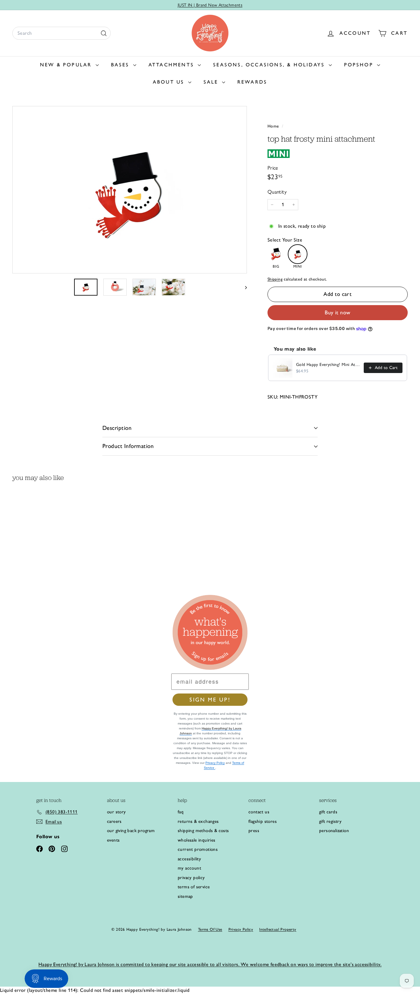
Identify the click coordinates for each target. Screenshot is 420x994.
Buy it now (338, 312)
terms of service (194, 887)
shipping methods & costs (203, 830)
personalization (334, 830)
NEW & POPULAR (67, 65)
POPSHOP (360, 65)
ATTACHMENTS (172, 65)
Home (273, 126)
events (113, 840)
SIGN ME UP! (210, 699)
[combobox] (61, 33)
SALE (212, 82)
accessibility (189, 859)
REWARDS (252, 82)
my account (189, 868)
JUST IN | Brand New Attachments (210, 5)
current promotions (198, 849)
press (253, 830)
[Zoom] (130, 189)
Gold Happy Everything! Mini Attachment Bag (328, 364)
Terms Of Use (210, 929)
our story (116, 812)
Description (117, 427)
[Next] (243, 287)
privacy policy (191, 877)
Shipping (275, 279)
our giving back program (131, 830)
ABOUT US (170, 82)
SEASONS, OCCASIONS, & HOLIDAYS (270, 65)
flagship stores (262, 821)
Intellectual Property (277, 929)
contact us (258, 812)
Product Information (128, 446)
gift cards (328, 812)
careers (114, 821)
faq (181, 812)
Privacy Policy (215, 762)
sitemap (185, 896)
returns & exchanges (198, 821)
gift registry (330, 821)
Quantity (277, 192)
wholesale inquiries (197, 840)
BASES (121, 65)
